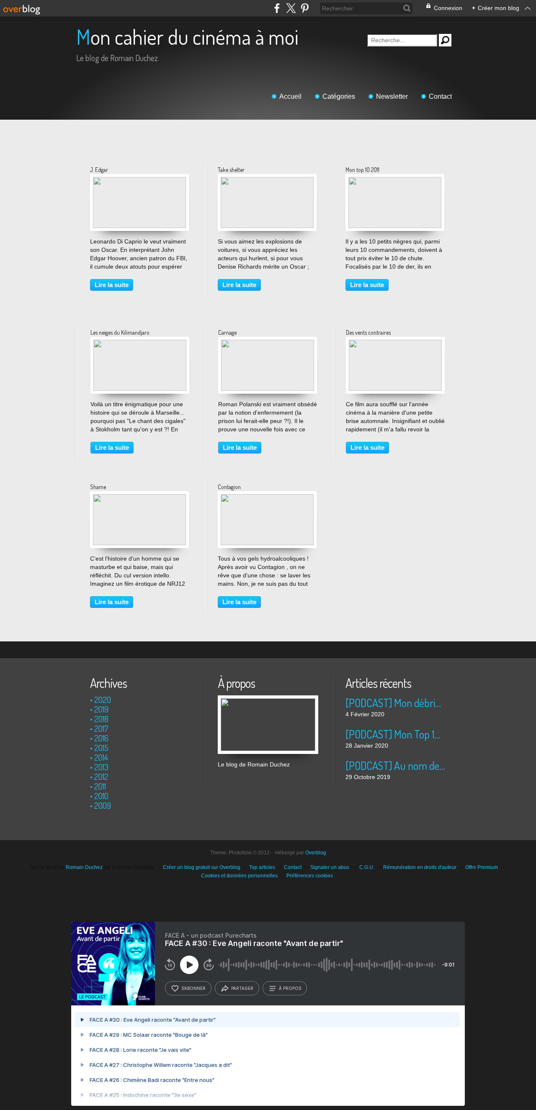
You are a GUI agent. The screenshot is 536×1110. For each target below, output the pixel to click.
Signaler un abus (330, 867)
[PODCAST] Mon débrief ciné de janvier (395, 703)
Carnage (227, 332)
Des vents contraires (368, 332)
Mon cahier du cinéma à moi (187, 36)
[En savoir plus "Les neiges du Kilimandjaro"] (139, 344)
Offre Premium (481, 867)
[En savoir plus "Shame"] (139, 498)
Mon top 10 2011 (362, 169)
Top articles (262, 867)
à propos (290, 988)
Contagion (229, 486)
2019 (101, 709)
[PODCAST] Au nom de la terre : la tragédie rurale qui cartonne (395, 765)
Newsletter (392, 96)
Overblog (315, 853)
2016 (101, 738)
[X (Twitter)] (291, 8)
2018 (101, 718)
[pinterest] (304, 8)
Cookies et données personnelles (239, 876)
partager (242, 988)
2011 (100, 786)
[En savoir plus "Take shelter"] (267, 181)
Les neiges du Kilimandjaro (119, 332)
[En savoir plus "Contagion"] (267, 498)
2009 (102, 805)
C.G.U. (366, 867)
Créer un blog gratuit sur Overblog (201, 867)
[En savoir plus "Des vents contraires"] (395, 344)
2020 (102, 699)
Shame (98, 486)
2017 (101, 728)
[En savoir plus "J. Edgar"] (139, 181)
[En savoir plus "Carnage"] (267, 344)
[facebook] (277, 8)
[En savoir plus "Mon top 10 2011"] (394, 181)
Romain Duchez (84, 867)
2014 (101, 757)
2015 (101, 747)
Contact (440, 96)
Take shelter (231, 169)
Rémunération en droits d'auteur (419, 867)
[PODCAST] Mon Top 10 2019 (395, 734)
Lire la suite (112, 284)
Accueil (290, 96)
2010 (101, 795)
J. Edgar (99, 169)
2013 (101, 766)
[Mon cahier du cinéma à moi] (268, 699)
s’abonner (193, 988)
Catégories (338, 96)
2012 (101, 776)
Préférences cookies (309, 876)
